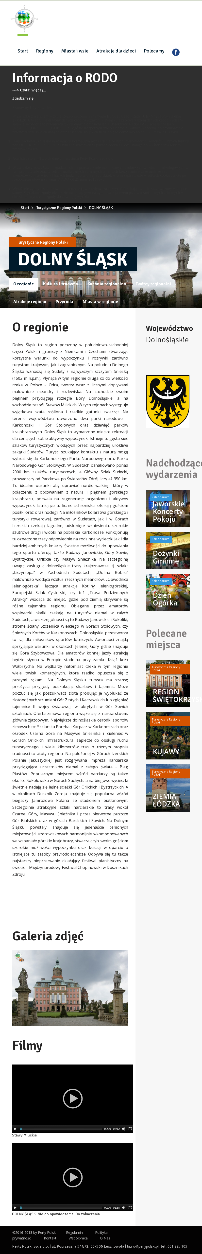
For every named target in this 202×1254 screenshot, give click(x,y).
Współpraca (78, 1238)
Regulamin (74, 1232)
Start (22, 51)
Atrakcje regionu (29, 301)
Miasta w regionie (100, 301)
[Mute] (124, 1129)
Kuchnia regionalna (106, 284)
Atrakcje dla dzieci (116, 51)
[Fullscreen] (130, 1129)
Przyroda (64, 301)
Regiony (44, 51)
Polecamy (154, 51)
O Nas (105, 1238)
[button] (124, 955)
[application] (72, 1099)
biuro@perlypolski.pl (143, 1246)
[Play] (15, 1129)
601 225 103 (177, 1246)
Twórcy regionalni (153, 284)
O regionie (23, 284)
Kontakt (50, 1238)
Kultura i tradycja (60, 284)
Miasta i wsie (74, 51)
